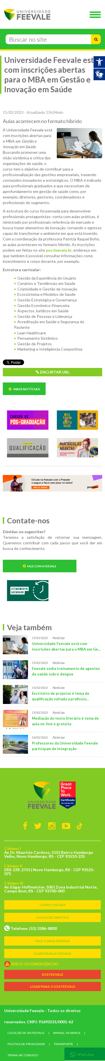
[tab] (84, 1054)
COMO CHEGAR (52, 905)
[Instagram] (51, 826)
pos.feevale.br (59, 250)
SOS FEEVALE (52, 974)
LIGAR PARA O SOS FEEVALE (52, 986)
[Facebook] (25, 826)
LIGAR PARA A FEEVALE (52, 953)
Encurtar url (54, 372)
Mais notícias (26, 389)
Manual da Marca (66, 1032)
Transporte (63, 1044)
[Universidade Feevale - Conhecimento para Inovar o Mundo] (52, 795)
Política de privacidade (26, 1044)
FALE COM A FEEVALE (52, 941)
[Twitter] (38, 826)
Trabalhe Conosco (23, 1055)
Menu (97, 15)
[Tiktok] (79, 826)
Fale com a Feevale (41, 566)
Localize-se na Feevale (26, 1032)
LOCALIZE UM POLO (52, 917)
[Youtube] (66, 826)
